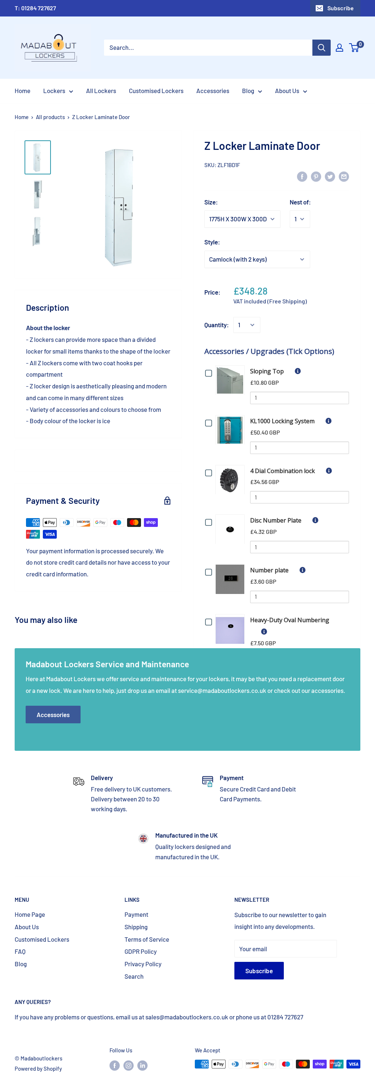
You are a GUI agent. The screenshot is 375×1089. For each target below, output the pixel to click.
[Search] (321, 48)
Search (134, 976)
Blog (21, 963)
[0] (354, 47)
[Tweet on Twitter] (330, 176)
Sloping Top (267, 371)
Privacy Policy (143, 963)
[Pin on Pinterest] (316, 176)
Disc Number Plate (275, 520)
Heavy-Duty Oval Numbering (289, 620)
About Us (27, 926)
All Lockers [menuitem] (101, 90)
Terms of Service (147, 939)
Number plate (269, 570)
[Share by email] (344, 176)
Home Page (30, 914)
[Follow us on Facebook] (114, 1065)
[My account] (339, 48)
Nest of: (300, 202)
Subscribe (340, 7)
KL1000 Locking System (282, 421)
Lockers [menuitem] (54, 90)
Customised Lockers (42, 939)
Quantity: (216, 324)
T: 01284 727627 (35, 7)
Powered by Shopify (38, 1068)
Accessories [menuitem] (212, 90)
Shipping (136, 926)
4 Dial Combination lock (282, 471)
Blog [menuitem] (248, 90)
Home (22, 117)
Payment (136, 914)
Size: (211, 202)
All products (50, 117)
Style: (212, 242)
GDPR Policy (141, 951)
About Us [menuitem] (287, 90)
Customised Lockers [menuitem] (156, 90)
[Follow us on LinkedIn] (142, 1065)
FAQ (20, 951)
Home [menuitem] (22, 90)
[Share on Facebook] (302, 176)
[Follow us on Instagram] (128, 1065)
